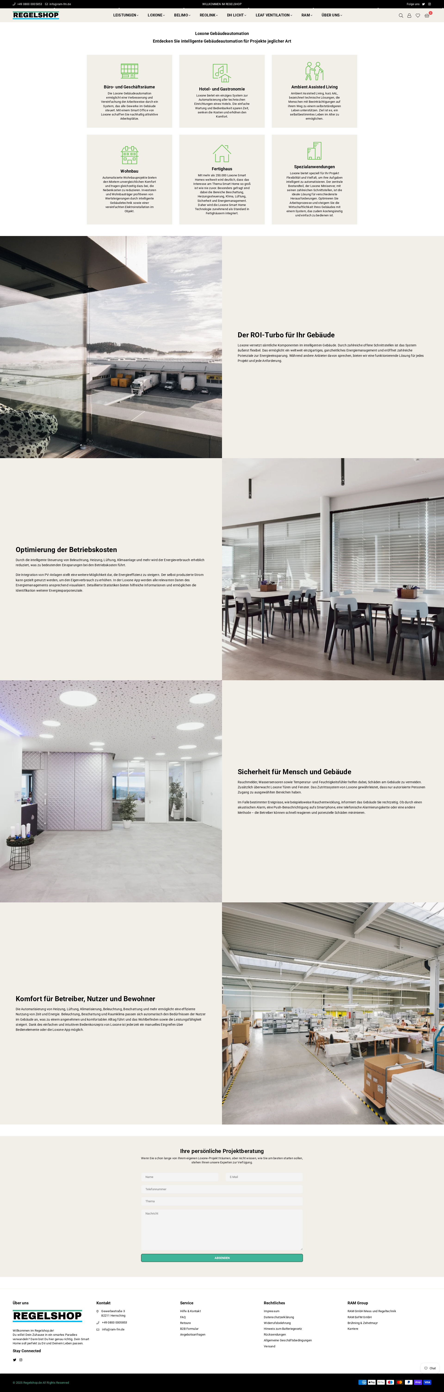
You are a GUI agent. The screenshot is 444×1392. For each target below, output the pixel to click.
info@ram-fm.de (60, 4)
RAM (306, 15)
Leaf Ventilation (273, 15)
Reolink (207, 15)
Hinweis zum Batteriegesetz (283, 1328)
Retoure (185, 1323)
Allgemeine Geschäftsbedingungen (288, 1340)
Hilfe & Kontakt (190, 1311)
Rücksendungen (275, 1334)
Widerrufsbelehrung (277, 1323)
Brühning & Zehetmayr (363, 1323)
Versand (269, 1346)
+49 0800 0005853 (29, 4)
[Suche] (401, 15)
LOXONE (155, 15)
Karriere (353, 1328)
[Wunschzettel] (417, 15)
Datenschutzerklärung (279, 1317)
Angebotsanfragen (192, 1334)
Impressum (271, 1311)
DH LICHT (235, 15)
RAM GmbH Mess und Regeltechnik (372, 1311)
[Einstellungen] (409, 15)
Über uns (331, 15)
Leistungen (124, 15)
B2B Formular (189, 1328)
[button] (426, 15)
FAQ (183, 1317)
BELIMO (181, 15)
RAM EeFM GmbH (360, 1317)
